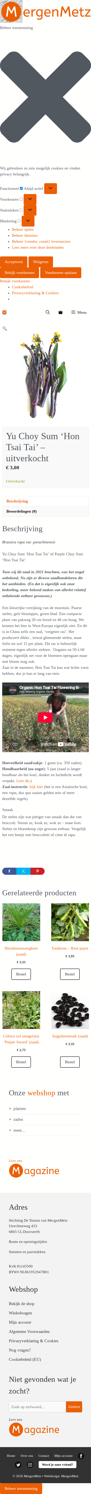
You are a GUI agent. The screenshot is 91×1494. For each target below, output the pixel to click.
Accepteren (14, 262)
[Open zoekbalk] (47, 312)
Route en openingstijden (28, 1242)
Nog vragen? (20, 1350)
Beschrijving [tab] (17, 501)
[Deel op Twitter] (23, 871)
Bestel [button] (21, 974)
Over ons (27, 1455)
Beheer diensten (25, 235)
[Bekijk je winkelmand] (60, 312)
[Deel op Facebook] (9, 871)
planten (19, 1108)
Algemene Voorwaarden (29, 1331)
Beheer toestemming (21, 1488)
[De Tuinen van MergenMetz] (4, 312)
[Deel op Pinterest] (37, 871)
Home (11, 1455)
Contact (43, 1455)
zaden (18, 1119)
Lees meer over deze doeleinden (38, 247)
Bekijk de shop (21, 1303)
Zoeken (74, 1407)
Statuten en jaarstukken (27, 1252)
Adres (18, 1207)
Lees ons (15, 1161)
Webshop (23, 1289)
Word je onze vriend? (57, 1464)
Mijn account (20, 1322)
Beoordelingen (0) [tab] (21, 511)
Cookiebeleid (22, 287)
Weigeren (40, 262)
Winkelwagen (20, 1313)
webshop (41, 1092)
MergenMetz (70, 1476)
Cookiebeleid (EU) (25, 1359)
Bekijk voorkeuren (19, 272)
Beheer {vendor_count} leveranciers (41, 241)
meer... (19, 1130)
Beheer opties (23, 229)
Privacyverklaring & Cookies (35, 293)
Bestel (70, 974)
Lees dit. (22, 781)
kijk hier (36, 786)
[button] (45, 98)
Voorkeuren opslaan (61, 272)
